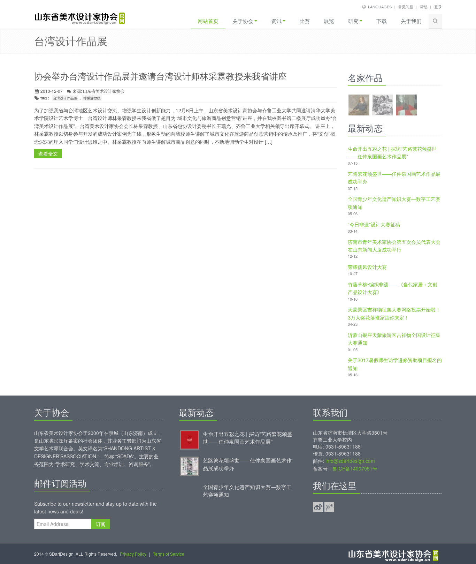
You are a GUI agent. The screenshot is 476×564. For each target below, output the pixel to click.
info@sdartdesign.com (350, 460)
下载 (381, 21)
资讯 (276, 21)
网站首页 (208, 21)
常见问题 (405, 7)
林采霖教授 (92, 98)
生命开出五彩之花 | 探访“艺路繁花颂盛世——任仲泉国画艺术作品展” (247, 437)
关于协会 (242, 21)
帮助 (424, 7)
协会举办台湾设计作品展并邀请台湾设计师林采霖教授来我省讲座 (160, 76)
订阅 (101, 523)
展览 (329, 21)
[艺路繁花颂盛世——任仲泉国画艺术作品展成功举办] (189, 465)
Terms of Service (168, 554)
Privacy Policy (133, 554)
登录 (438, 7)
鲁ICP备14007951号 (354, 468)
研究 (353, 21)
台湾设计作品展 (65, 98)
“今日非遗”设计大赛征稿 (374, 224)
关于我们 (411, 21)
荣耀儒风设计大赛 (367, 266)
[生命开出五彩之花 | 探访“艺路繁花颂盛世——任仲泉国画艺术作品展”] (189, 439)
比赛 (304, 21)
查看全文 (48, 153)
